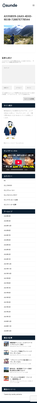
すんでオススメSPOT (10, 195)
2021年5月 (7, 297)
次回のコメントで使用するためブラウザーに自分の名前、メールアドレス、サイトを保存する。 (18, 93)
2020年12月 (7, 321)
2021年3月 (7, 307)
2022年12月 (7, 226)
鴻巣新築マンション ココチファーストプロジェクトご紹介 (21, 343)
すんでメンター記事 (10, 204)
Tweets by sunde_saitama (13, 394)
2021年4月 (7, 302)
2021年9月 (7, 278)
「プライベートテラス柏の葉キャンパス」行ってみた (21, 361)
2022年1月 (7, 259)
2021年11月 (7, 269)
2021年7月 (7, 288)
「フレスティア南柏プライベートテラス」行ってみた (21, 352)
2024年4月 (7, 216)
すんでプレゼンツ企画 (11, 200)
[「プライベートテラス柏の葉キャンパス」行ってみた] (6, 361)
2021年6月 (7, 293)
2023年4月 (7, 221)
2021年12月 (7, 264)
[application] (18, 162)
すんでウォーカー (9, 190)
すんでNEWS (8, 185)
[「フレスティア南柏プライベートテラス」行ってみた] (6, 352)
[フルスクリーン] (33, 170)
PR (5, 181)
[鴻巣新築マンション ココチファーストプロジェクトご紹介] (6, 343)
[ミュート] (29, 170)
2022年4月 (7, 249)
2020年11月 (7, 326)
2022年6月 (7, 240)
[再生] (4, 170)
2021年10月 (7, 273)
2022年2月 (7, 254)
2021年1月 (7, 316)
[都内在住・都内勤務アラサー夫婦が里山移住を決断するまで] (6, 369)
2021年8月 (7, 283)
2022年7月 (7, 235)
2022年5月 (7, 245)
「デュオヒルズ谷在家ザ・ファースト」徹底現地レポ (21, 378)
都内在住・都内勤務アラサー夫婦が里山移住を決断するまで (21, 369)
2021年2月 (7, 312)
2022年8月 (7, 230)
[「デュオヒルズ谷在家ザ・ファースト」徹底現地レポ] (6, 378)
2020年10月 (7, 331)
